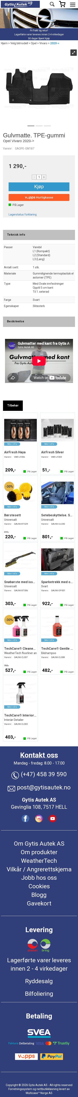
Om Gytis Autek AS (39, 843)
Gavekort (39, 903)
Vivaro (43, 43)
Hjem (4, 43)
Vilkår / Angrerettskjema (39, 869)
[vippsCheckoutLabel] (39, 197)
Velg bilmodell (19, 43)
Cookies (39, 886)
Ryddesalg (39, 981)
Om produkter (39, 852)
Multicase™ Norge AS (39, 1093)
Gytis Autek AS (39, 800)
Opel (34, 43)
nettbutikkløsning (47, 1089)
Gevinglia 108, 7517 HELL (39, 807)
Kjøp (39, 186)
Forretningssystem (20, 1089)
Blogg (39, 894)
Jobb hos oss (39, 877)
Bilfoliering (39, 993)
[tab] (13, 405)
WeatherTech (39, 860)
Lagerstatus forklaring (23, 214)
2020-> (54, 43)
